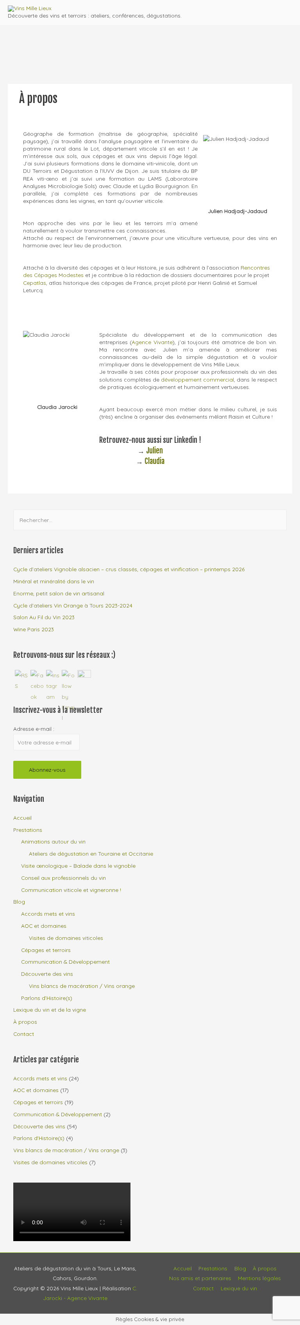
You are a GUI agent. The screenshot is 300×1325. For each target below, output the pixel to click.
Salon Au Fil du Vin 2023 (44, 617)
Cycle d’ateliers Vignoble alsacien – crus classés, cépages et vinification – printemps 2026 (129, 569)
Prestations (27, 829)
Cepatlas (34, 282)
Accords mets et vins (48, 913)
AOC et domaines (43, 925)
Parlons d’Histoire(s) (46, 998)
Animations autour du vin (53, 841)
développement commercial (197, 379)
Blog (19, 901)
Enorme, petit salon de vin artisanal (58, 593)
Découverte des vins (47, 973)
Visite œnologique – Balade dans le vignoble (78, 865)
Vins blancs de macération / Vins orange (82, 985)
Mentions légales (259, 1278)
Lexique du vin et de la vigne (49, 1009)
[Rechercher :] (150, 520)
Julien (154, 450)
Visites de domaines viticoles (66, 937)
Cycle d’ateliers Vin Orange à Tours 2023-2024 (72, 605)
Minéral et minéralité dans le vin (53, 581)
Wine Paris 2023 (33, 629)
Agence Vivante (152, 342)
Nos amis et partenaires (200, 1278)
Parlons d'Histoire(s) (38, 1138)
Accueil (22, 817)
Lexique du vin (239, 1288)
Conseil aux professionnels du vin (63, 877)
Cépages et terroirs (46, 950)
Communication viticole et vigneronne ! (71, 889)
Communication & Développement (65, 961)
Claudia (154, 461)
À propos (25, 1021)
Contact (23, 1033)
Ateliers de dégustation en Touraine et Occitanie (91, 853)
